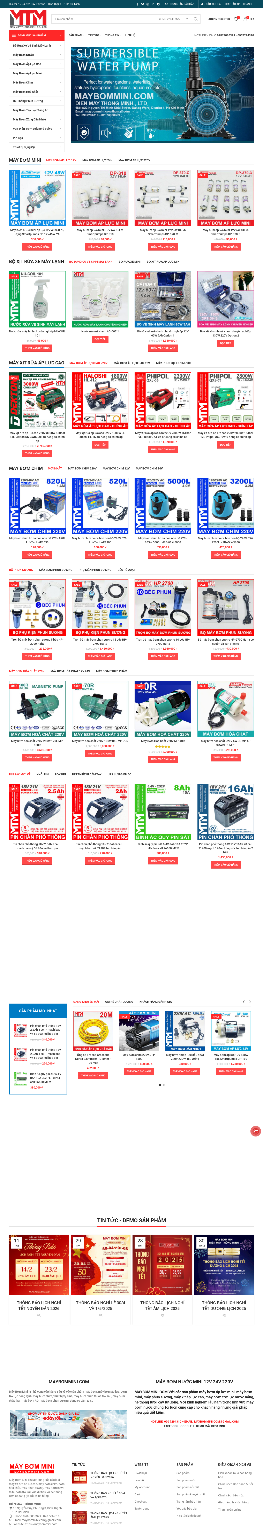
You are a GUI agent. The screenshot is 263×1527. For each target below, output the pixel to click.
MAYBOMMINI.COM (151, 1392)
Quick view (63, 176)
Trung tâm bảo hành (189, 1501)
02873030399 (226, 35)
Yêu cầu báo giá (186, 1508)
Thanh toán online (229, 1509)
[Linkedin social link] (153, 4)
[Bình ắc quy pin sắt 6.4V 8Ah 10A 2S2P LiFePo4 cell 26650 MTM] (20, 1081)
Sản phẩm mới (185, 1480)
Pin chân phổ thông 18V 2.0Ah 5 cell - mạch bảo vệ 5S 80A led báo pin (45, 1053)
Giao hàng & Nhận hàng (233, 1502)
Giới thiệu (141, 1473)
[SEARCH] (196, 19)
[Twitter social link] (142, 4)
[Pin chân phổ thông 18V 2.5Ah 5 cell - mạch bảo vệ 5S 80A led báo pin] (20, 1033)
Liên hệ (139, 1480)
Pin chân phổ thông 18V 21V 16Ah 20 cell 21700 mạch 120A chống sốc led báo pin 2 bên (225, 848)
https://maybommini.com (40, 1524)
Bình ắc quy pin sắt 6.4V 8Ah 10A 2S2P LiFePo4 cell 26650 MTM (45, 1078)
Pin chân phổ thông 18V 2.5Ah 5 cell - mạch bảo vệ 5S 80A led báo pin (45, 1029)
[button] (37, 247)
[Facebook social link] (138, 4)
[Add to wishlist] (63, 185)
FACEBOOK (171, 1426)
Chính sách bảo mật (231, 1495)
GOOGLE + (187, 1426)
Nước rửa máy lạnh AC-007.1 (100, 331)
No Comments (114, 1482)
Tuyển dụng (142, 1508)
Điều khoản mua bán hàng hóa (235, 1475)
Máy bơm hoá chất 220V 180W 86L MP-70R (100, 741)
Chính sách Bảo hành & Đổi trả (235, 1486)
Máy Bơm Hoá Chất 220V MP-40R (163, 741)
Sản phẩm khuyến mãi (190, 1494)
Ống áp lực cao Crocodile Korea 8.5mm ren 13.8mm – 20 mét (93, 1059)
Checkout (141, 1501)
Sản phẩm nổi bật (187, 1487)
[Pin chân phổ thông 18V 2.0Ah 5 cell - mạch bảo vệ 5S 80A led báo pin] (20, 1057)
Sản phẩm (182, 1473)
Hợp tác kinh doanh (189, 1515)
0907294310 (246, 35)
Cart (137, 1494)
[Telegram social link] (158, 4)
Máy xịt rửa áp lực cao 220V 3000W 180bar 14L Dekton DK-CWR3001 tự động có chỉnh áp (37, 437)
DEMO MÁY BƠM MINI (210, 1426)
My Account (142, 1487)
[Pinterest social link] (148, 4)
